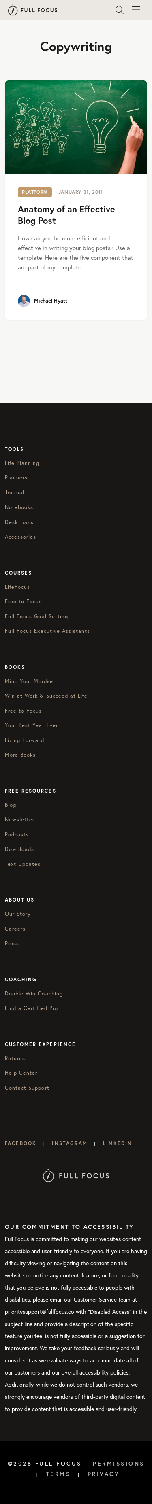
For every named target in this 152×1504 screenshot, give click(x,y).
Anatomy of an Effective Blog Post (66, 215)
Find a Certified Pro (31, 1008)
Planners (16, 477)
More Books (20, 754)
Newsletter (19, 819)
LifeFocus (17, 586)
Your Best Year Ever (31, 725)
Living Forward (24, 740)
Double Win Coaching (34, 993)
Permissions (119, 1463)
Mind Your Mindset (30, 681)
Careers (15, 928)
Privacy (104, 1474)
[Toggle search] (119, 10)
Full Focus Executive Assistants (47, 631)
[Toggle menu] (136, 10)
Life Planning (22, 463)
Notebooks (19, 507)
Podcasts (17, 834)
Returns (15, 1058)
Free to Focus (23, 601)
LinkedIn (117, 1143)
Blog (10, 805)
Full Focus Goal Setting (36, 616)
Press (12, 943)
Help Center (21, 1072)
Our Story (18, 913)
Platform (35, 192)
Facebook (20, 1143)
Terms (58, 1474)
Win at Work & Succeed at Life (46, 695)
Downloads (19, 849)
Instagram (69, 1143)
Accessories (20, 536)
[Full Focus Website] (76, 1175)
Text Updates (23, 864)
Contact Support (27, 1087)
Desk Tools (19, 522)
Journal (14, 492)
